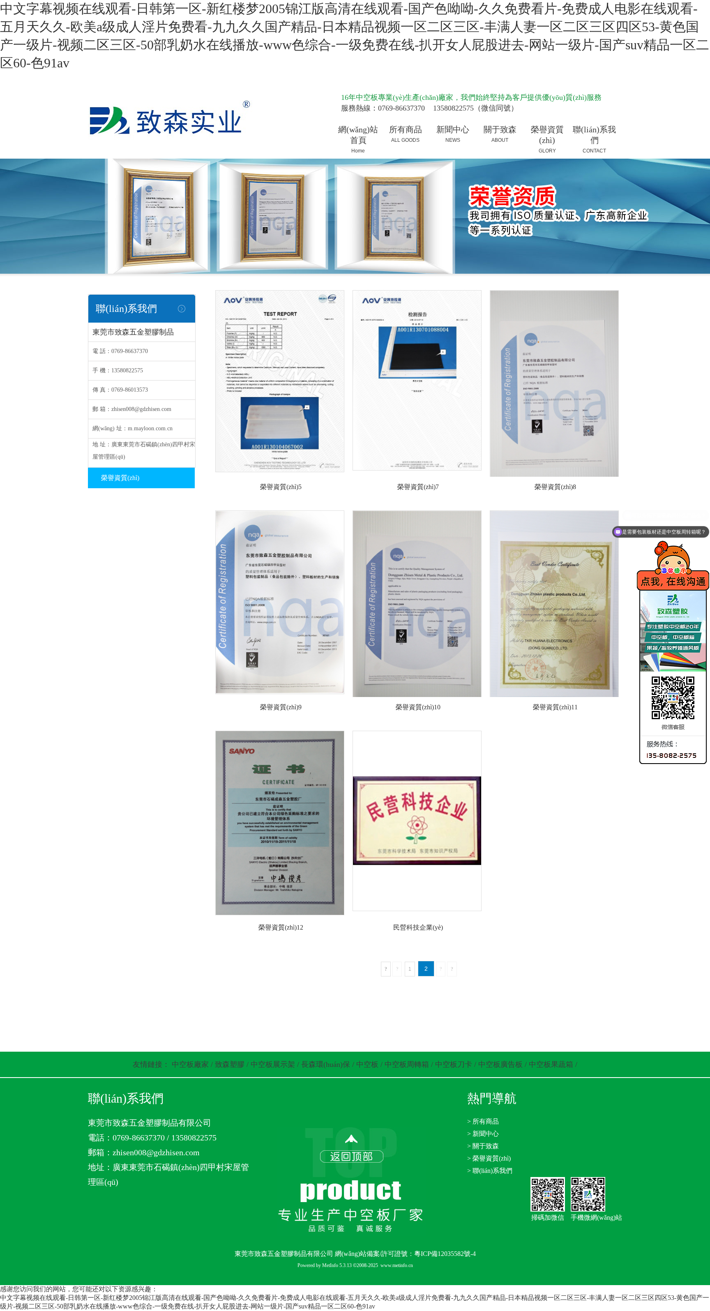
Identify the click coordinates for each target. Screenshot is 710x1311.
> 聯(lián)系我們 (489, 1170)
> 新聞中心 (483, 1133)
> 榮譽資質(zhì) (489, 1158)
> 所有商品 (483, 1121)
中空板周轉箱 (407, 1064)
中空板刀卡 (453, 1064)
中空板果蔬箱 (551, 1064)
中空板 (367, 1064)
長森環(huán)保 (325, 1064)
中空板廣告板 (500, 1064)
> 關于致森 (483, 1146)
